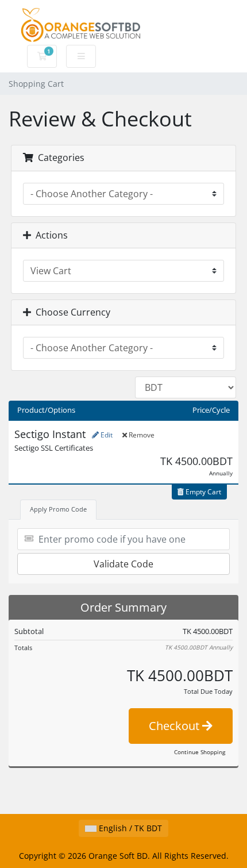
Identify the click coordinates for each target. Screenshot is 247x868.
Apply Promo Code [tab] (58, 509)
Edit (106, 435)
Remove (141, 435)
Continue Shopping (199, 752)
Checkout (175, 725)
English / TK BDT (129, 828)
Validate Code (123, 564)
